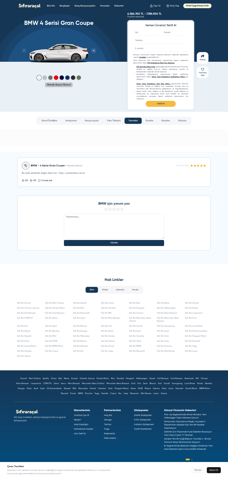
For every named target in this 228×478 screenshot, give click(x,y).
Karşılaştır (65, 6)
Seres (133, 389)
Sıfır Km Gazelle (24, 351)
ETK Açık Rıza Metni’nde (146, 67)
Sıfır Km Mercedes (81, 336)
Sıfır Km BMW (135, 346)
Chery (53, 379)
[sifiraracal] (29, 6)
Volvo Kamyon (22, 384)
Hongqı (21, 389)
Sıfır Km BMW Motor (54, 346)
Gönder (114, 243)
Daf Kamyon (163, 379)
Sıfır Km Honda (108, 336)
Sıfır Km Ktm (78, 308)
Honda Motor (103, 379)
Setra (56, 384)
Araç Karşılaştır (81, 424)
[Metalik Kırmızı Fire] (56, 77)
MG (197, 379)
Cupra (113, 394)
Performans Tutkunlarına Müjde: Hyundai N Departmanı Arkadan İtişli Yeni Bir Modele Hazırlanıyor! (184, 425)
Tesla (164, 389)
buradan (143, 57)
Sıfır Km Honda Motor (55, 308)
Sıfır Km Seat (51, 326)
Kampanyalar (92, 121)
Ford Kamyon (177, 379)
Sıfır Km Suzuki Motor (26, 346)
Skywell (67, 389)
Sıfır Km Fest (106, 326)
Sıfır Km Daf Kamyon (26, 313)
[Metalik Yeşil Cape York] (79, 77)
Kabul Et (213, 470)
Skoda (200, 384)
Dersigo (108, 420)
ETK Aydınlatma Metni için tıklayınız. (161, 63)
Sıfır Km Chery (107, 303)
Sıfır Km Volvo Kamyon (167, 313)
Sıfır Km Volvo (107, 331)
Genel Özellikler (49, 121)
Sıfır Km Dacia (107, 346)
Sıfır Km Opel (163, 331)
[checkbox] (134, 73)
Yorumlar (105, 6)
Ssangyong (177, 384)
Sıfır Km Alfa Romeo (166, 351)
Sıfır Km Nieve (163, 303)
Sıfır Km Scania (192, 303)
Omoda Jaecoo (87, 379)
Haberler (119, 6)
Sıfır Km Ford (190, 318)
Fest (160, 384)
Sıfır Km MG (106, 313)
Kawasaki (189, 379)
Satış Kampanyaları (84, 6)
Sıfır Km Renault (80, 346)
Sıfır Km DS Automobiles (196, 331)
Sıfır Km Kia (78, 351)
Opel (42, 389)
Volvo (29, 389)
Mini (74, 389)
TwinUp (107, 424)
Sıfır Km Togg (191, 346)
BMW (80, 394)
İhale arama (110, 438)
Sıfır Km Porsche (164, 346)
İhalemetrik (109, 434)
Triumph (120, 379)
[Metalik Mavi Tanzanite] (67, 77)
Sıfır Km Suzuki (135, 326)
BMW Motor (204, 389)
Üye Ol (156, 6)
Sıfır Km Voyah (191, 308)
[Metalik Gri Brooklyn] (45, 77)
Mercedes (83, 389)
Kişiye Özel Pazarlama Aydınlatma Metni (169, 77)
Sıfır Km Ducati (24, 303)
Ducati (23, 379)
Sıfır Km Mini (50, 336)
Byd (60, 379)
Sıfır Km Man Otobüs (54, 303)
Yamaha (102, 389)
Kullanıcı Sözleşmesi (144, 424)
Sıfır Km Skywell (24, 336)
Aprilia (46, 379)
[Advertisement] (114, 138)
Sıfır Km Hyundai (192, 341)
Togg (96, 394)
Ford (133, 384)
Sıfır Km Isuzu (163, 341)
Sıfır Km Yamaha (136, 336)
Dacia (73, 394)
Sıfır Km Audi (135, 331)
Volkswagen (141, 379)
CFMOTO (47, 384)
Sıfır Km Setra (51, 318)
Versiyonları (71, 121)
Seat (145, 384)
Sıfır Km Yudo (163, 336)
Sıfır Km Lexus (191, 351)
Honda (93, 389)
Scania (74, 379)
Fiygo (106, 429)
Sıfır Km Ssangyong (166, 326)
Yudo (110, 389)
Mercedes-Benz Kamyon (117, 384)
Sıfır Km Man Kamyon (110, 318)
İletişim (77, 420)
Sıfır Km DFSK (51, 341)
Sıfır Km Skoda (23, 331)
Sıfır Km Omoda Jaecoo (28, 308)
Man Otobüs (35, 379)
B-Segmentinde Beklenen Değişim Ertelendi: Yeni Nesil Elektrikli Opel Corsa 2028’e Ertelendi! (188, 447)
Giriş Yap (174, 6)
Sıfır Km (51, 6)
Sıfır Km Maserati (137, 351)
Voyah (152, 379)
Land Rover (190, 384)
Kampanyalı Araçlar (83, 429)
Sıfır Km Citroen (136, 313)
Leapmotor (36, 384)
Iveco (63, 384)
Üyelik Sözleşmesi (143, 429)
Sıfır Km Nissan (80, 326)
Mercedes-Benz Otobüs (93, 384)
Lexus (156, 394)
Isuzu (171, 389)
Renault (64, 394)
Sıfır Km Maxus (80, 341)
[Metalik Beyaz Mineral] (39, 77)
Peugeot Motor (122, 389)
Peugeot (130, 379)
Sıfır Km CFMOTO (25, 318)
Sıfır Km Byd (134, 303)
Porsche (88, 394)
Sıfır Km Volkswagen (166, 308)
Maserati (134, 394)
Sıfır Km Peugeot (136, 308)
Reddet (197, 470)
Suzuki (167, 384)
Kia (119, 394)
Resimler (165, 121)
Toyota (164, 394)
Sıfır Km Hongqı (80, 331)
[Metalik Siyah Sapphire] (73, 77)
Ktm (113, 379)
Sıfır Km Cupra (51, 351)
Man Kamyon (74, 384)
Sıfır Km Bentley (52, 331)
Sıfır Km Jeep (107, 351)
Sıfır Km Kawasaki (81, 313)
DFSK (140, 389)
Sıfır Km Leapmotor (194, 313)
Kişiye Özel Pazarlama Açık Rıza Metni (154, 84)
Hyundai (179, 389)
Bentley (208, 384)
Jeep (125, 394)
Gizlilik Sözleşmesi (143, 415)
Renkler (149, 121)
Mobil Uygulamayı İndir (197, 6)
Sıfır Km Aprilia (80, 303)
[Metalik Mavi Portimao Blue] (62, 77)
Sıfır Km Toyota (24, 356)
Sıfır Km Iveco (79, 318)
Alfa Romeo (146, 394)
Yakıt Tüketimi (114, 121)
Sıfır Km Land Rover (194, 326)
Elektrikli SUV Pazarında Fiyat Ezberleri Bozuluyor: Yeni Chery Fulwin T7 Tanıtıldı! (188, 433)
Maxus (148, 389)
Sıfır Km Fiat (22, 326)
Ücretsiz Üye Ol (81, 415)
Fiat (139, 384)
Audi (36, 389)
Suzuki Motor (191, 389)
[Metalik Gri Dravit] (50, 77)
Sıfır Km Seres (23, 341)
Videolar (182, 121)
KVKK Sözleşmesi (142, 420)
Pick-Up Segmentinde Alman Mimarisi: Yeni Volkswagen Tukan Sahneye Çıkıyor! (185, 416)
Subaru (156, 389)
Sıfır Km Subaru (108, 341)
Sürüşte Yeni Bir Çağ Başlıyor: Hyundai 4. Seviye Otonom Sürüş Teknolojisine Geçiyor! (187, 440)
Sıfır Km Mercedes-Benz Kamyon (168, 319)
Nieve (66, 379)
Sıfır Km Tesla (135, 341)
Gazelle (104, 394)
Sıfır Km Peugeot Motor (195, 336)
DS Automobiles (54, 389)
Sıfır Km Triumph (108, 308)
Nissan (153, 384)
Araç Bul (108, 415)
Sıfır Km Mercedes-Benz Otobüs (140, 319)
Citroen (204, 379)
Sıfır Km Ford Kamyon (54, 313)
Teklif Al (161, 104)
